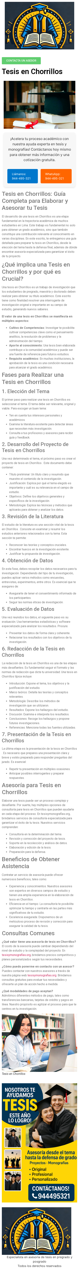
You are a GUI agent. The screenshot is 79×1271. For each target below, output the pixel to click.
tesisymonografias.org (16, 955)
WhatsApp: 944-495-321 (54, 176)
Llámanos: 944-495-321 (21, 176)
